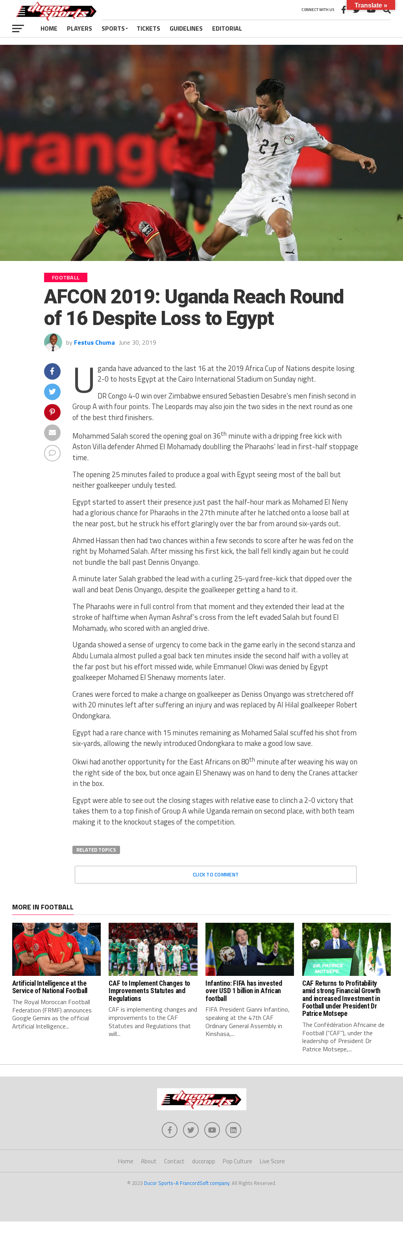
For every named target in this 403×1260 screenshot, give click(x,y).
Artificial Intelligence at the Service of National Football (49, 987)
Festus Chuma (94, 342)
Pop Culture (237, 1161)
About (149, 1161)
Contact (174, 1161)
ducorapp (203, 1161)
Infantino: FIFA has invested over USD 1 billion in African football (243, 991)
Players (79, 28)
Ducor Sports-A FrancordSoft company (186, 1183)
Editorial (227, 28)
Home (49, 28)
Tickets (148, 28)
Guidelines (186, 28)
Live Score (272, 1161)
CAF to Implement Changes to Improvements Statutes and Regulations (149, 991)
